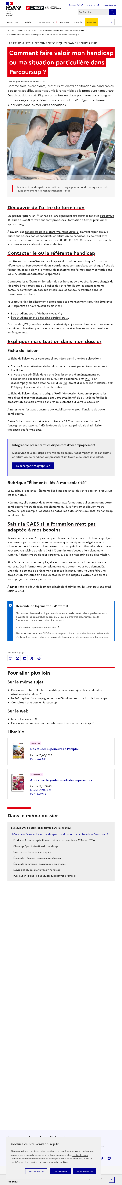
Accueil (10, 30)
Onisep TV (74, 4)
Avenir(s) (91, 22)
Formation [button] (12, 22)
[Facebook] (39, 658)
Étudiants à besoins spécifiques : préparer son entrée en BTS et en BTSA (54, 840)
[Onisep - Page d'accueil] (35, 8)
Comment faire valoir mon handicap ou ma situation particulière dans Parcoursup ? (60, 834)
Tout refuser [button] (60, 1171)
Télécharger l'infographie (32, 465)
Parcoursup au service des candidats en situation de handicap (51, 723)
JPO (25, 324)
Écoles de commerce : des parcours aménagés (39, 863)
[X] (32, 658)
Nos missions (109, 4)
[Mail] (18, 658)
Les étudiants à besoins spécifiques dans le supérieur (62, 30)
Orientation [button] (45, 22)
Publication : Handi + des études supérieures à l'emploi (44, 875)
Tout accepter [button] (85, 1171)
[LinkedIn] (25, 658)
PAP (87, 378)
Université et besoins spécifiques (32, 851)
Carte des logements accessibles (37, 627)
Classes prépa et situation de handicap (35, 846)
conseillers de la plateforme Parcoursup (50, 231)
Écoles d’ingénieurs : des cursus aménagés (37, 857)
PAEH (18, 698)
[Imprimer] (10, 658)
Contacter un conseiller (71, 22)
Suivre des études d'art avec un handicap (37, 869)
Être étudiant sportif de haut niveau (34, 313)
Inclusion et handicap (27, 30)
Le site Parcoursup (22, 719)
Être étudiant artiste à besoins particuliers (38, 317)
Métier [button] (28, 22)
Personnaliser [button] (36, 1171)
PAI (65, 383)
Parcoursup (33, 265)
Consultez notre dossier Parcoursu (33, 702)
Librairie (91, 4)
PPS (13, 387)
